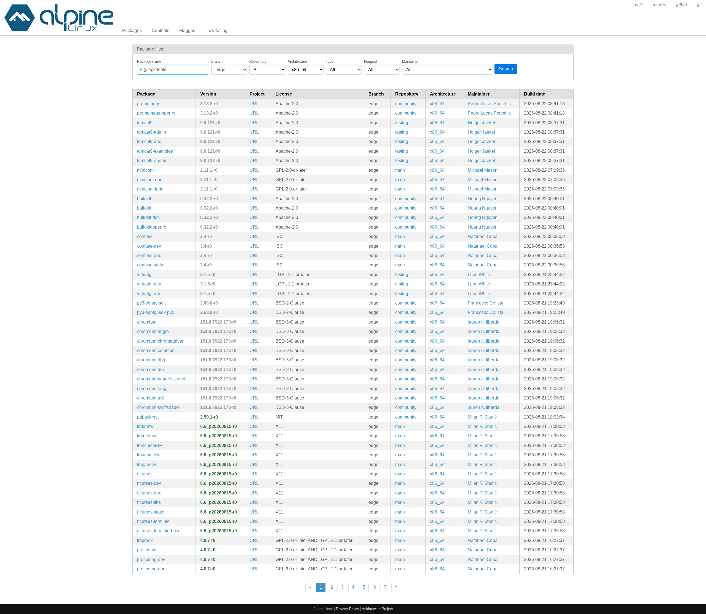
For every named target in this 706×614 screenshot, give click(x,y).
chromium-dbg (151, 360)
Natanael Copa (483, 236)
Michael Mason (483, 170)
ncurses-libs (149, 502)
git (699, 4)
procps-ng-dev (151, 559)
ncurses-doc (149, 493)
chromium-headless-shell (161, 379)
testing (401, 122)
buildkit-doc (148, 217)
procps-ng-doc (151, 569)
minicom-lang (150, 189)
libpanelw (146, 464)
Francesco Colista (485, 303)
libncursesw (149, 454)
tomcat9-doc (149, 141)
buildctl (144, 198)
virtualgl (145, 274)
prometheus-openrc (156, 113)
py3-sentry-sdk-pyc (155, 312)
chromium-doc (151, 369)
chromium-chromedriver (160, 341)
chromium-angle (153, 331)
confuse (145, 236)
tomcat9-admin (151, 132)
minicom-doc (149, 179)
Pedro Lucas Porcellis (489, 103)
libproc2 (145, 540)
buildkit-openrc (151, 227)
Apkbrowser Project (377, 609)
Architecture (297, 61)
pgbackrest (148, 417)
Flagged (187, 30)
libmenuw (146, 435)
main (400, 170)
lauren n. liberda (483, 322)
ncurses (145, 474)
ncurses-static (150, 512)
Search (506, 69)
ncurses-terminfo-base (159, 530)
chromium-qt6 (150, 398)
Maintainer (410, 61)
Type (329, 61)
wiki (639, 4)
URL (254, 103)
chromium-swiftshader (158, 407)
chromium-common (156, 350)
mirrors (659, 4)
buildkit (144, 208)
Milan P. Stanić (482, 417)
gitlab (681, 4)
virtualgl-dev (149, 284)
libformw (145, 426)
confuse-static (150, 265)
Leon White (479, 274)
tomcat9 (145, 122)
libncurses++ (149, 445)
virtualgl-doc (149, 293)
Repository (257, 61)
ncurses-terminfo (153, 521)
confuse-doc (149, 255)
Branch (217, 61)
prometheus (148, 103)
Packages (132, 30)
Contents (160, 30)
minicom (145, 170)
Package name (149, 61)
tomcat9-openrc (152, 160)
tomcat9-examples (155, 151)
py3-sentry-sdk (151, 303)
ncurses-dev (149, 483)
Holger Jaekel (481, 122)
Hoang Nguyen (483, 198)
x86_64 (437, 103)
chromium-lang (151, 388)
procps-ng (147, 549)
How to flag (216, 30)
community (405, 103)
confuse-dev (149, 246)
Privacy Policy (347, 609)
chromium (146, 322)
